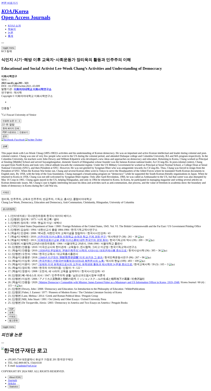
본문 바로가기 (9, 2)
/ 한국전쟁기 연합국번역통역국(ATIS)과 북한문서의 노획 (71, 260)
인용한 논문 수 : (11, 121)
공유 (5, 136)
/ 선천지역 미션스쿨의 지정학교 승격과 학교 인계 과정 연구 (71, 236)
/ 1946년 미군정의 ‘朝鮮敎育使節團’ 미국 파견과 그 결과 (70, 257)
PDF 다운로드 (9, 132)
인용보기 (23, 132)
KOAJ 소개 (14, 25)
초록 (11, 312)
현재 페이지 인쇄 (11, 128)
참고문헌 (13, 320)
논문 (10, 32)
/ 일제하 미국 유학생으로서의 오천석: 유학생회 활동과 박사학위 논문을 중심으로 (85, 264)
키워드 (12, 316)
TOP (11, 309)
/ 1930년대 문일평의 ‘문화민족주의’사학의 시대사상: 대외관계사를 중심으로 (82, 250)
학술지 (12, 29)
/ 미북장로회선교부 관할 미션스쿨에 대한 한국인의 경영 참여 (72, 240)
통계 (10, 36)
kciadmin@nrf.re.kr (26, 365)
